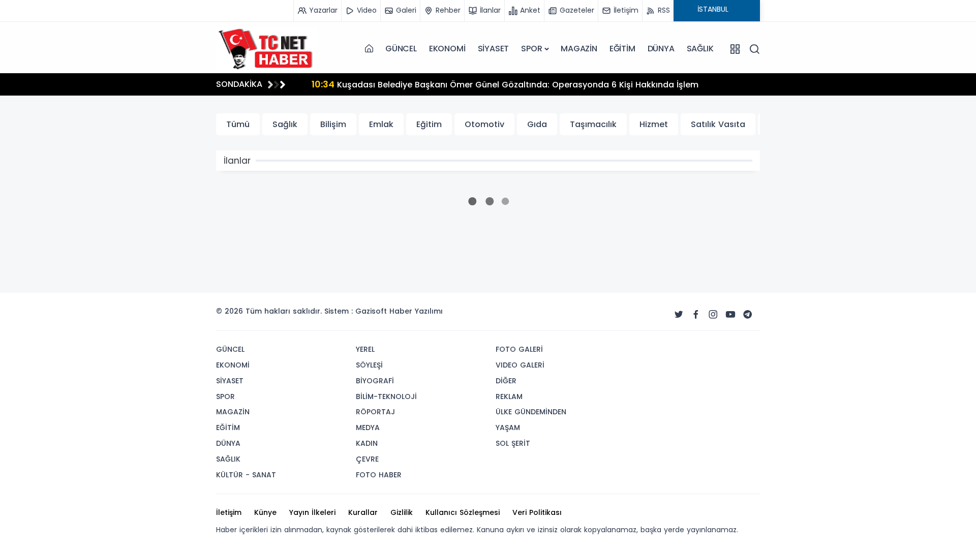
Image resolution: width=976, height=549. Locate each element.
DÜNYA (661, 48)
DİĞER (506, 381)
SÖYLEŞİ (369, 365)
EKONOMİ (447, 48)
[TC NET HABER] (267, 49)
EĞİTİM (622, 48)
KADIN (367, 443)
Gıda (537, 124)
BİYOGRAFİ (375, 381)
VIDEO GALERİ (520, 365)
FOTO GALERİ (519, 349)
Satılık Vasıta (718, 124)
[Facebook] (696, 315)
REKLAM (509, 396)
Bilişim (333, 124)
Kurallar (363, 512)
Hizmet (653, 124)
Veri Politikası (537, 512)
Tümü (238, 124)
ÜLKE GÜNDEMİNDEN (531, 412)
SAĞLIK (700, 48)
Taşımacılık (593, 124)
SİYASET (493, 48)
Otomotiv (484, 124)
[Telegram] (748, 315)
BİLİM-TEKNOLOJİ (386, 396)
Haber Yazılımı (416, 311)
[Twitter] (679, 315)
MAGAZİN (579, 48)
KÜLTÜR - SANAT (246, 475)
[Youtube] (730, 315)
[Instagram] (713, 315)
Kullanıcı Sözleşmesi (462, 512)
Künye (265, 512)
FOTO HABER (379, 475)
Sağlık (284, 124)
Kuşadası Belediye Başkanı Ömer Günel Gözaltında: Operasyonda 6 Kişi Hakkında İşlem (505, 84)
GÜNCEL (401, 48)
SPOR (531, 48)
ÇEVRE (367, 459)
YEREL (365, 349)
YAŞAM (508, 427)
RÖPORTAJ (375, 412)
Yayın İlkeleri (312, 512)
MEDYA (368, 427)
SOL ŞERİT (513, 443)
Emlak (381, 124)
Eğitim (429, 124)
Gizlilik (401, 512)
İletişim (228, 512)
